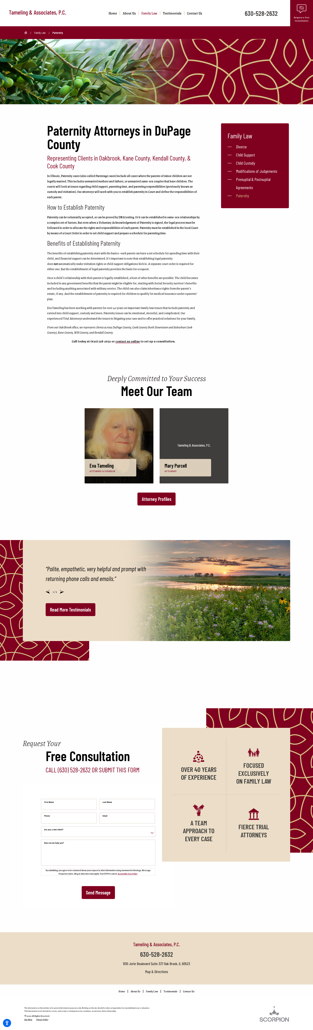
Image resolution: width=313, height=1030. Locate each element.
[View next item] (62, 592)
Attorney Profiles (156, 499)
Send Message (98, 892)
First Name (49, 802)
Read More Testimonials (70, 609)
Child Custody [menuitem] (245, 162)
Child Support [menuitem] (245, 154)
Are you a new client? (53, 829)
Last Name (107, 802)
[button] (7, 1023)
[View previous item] (48, 592)
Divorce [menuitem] (241, 146)
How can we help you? (54, 842)
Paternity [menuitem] (242, 195)
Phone (47, 815)
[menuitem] (114, 13)
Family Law (40, 32)
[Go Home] (27, 32)
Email (105, 815)
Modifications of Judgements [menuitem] (256, 171)
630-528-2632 (261, 13)
